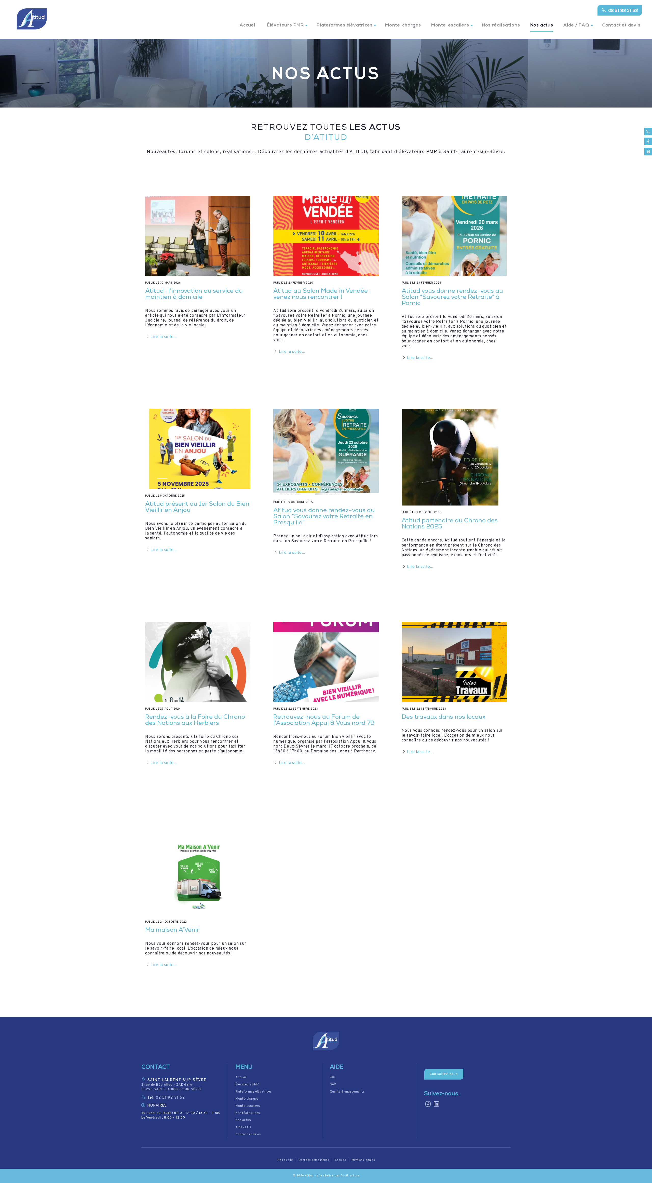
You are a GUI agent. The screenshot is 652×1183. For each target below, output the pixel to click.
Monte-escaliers (450, 25)
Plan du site (285, 1160)
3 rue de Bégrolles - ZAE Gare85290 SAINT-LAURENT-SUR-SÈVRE (171, 1087)
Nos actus (541, 25)
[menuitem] (248, 28)
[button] (326, 1041)
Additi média (350, 1175)
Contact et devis (621, 25)
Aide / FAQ (576, 25)
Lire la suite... (164, 337)
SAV (333, 1085)
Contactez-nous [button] (444, 1074)
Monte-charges (403, 25)
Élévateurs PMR (285, 25)
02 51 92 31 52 (623, 11)
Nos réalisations (501, 25)
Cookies (340, 1160)
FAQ (332, 1077)
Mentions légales (363, 1160)
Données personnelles (314, 1160)
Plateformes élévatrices (344, 25)
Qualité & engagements (347, 1092)
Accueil (248, 25)
